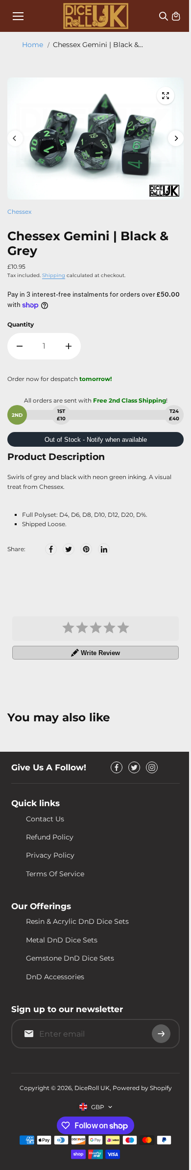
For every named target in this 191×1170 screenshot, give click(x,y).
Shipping (53, 275)
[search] (163, 16)
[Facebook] (51, 549)
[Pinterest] (86, 549)
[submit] (161, 1033)
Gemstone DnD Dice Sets (70, 958)
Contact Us (45, 818)
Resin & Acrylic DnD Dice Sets (77, 921)
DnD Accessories (55, 976)
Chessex (19, 211)
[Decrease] (19, 346)
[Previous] (15, 138)
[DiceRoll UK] (96, 16)
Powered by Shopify (142, 1088)
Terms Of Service (55, 873)
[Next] (176, 138)
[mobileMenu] (18, 16)
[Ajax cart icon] (176, 16)
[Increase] (68, 346)
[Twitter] (68, 549)
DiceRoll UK (92, 1088)
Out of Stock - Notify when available (96, 439)
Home (32, 44)
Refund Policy (49, 837)
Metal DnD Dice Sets (61, 940)
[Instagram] (152, 767)
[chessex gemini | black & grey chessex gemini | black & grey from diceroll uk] (165, 95)
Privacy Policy (50, 855)
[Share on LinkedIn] (104, 549)
